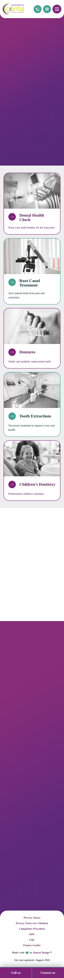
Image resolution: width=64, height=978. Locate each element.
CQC (32, 940)
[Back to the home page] (13, 9)
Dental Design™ (42, 952)
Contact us (48, 972)
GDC (32, 934)
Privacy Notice (32, 917)
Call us (16, 972)
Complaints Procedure (32, 928)
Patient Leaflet (32, 945)
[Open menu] (56, 9)
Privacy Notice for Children (32, 923)
